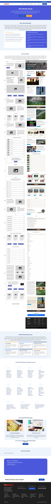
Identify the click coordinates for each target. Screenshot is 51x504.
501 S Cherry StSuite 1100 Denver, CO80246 (7, 496)
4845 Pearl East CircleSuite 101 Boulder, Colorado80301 (16, 496)
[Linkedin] (43, 488)
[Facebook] (39, 488)
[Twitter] (41, 488)
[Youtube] (45, 488)
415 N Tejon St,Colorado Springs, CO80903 (33, 496)
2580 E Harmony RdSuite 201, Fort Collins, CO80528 (25, 496)
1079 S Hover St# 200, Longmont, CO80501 (41, 496)
